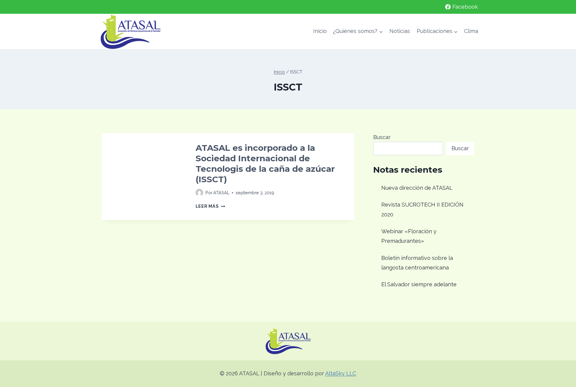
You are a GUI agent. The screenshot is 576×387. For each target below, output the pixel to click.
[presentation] (144, 175)
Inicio (320, 31)
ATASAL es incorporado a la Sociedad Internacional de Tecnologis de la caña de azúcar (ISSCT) (265, 163)
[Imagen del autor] (199, 192)
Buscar (382, 137)
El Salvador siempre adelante (419, 284)
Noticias (399, 31)
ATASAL (221, 192)
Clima (471, 31)
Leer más (210, 206)
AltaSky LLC (340, 373)
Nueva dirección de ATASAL (417, 188)
